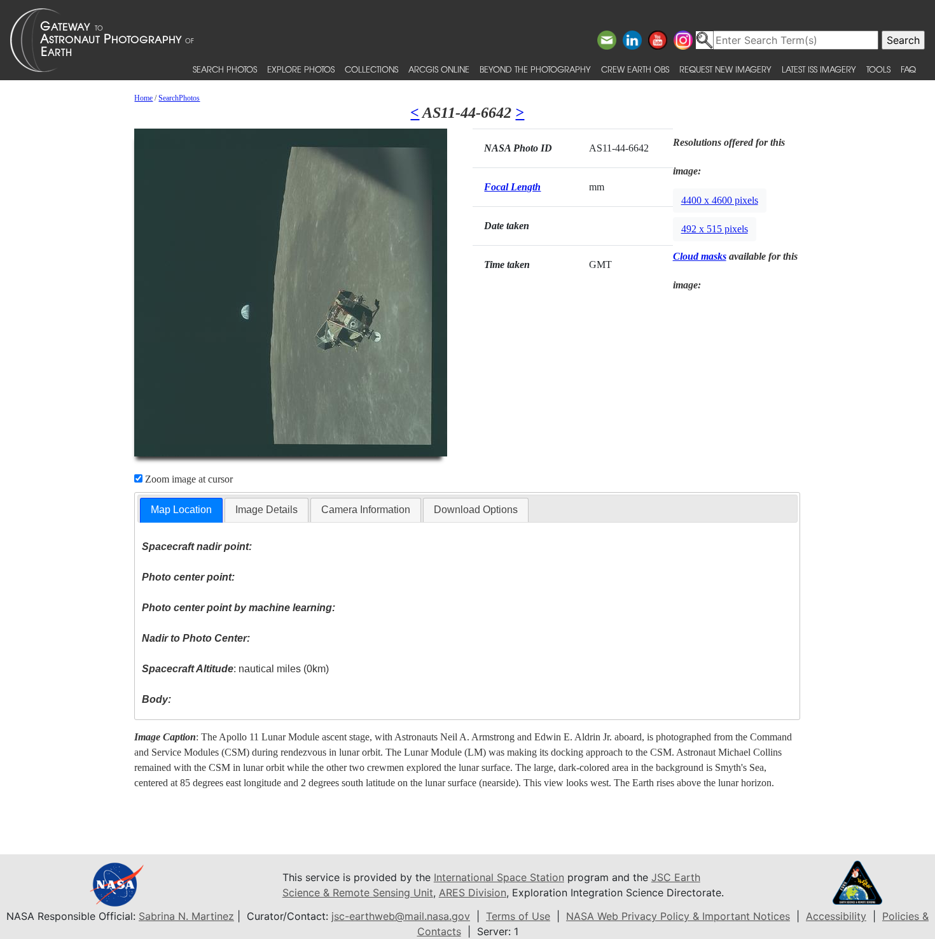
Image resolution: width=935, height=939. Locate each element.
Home (143, 98)
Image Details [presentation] (266, 509)
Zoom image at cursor (187, 479)
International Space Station (499, 877)
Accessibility (836, 916)
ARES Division (472, 892)
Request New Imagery (725, 69)
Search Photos (225, 69)
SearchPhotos (179, 98)
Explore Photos (301, 69)
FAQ (908, 69)
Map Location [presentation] (181, 509)
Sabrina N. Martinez (186, 916)
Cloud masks (699, 256)
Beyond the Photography (535, 69)
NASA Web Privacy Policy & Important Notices (678, 916)
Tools (878, 69)
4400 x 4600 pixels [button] (719, 200)
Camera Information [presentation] (365, 509)
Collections (371, 69)
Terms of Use (518, 916)
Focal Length (512, 186)
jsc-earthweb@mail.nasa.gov (400, 916)
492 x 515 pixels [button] (714, 228)
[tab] (181, 510)
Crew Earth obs (635, 69)
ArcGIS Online (438, 69)
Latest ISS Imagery (819, 69)
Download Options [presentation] (476, 509)
